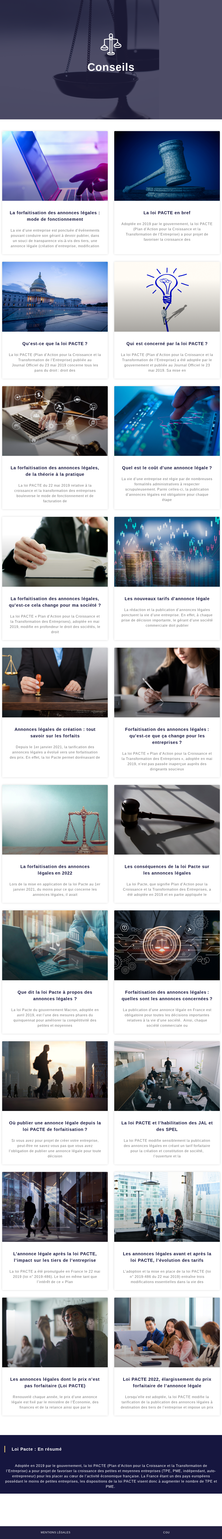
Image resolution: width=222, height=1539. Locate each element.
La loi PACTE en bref (167, 212)
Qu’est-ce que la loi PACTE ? (55, 343)
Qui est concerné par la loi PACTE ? (167, 343)
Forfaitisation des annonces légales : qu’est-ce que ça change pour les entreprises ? (167, 736)
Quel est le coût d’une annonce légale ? (167, 467)
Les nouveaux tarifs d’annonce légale (167, 598)
